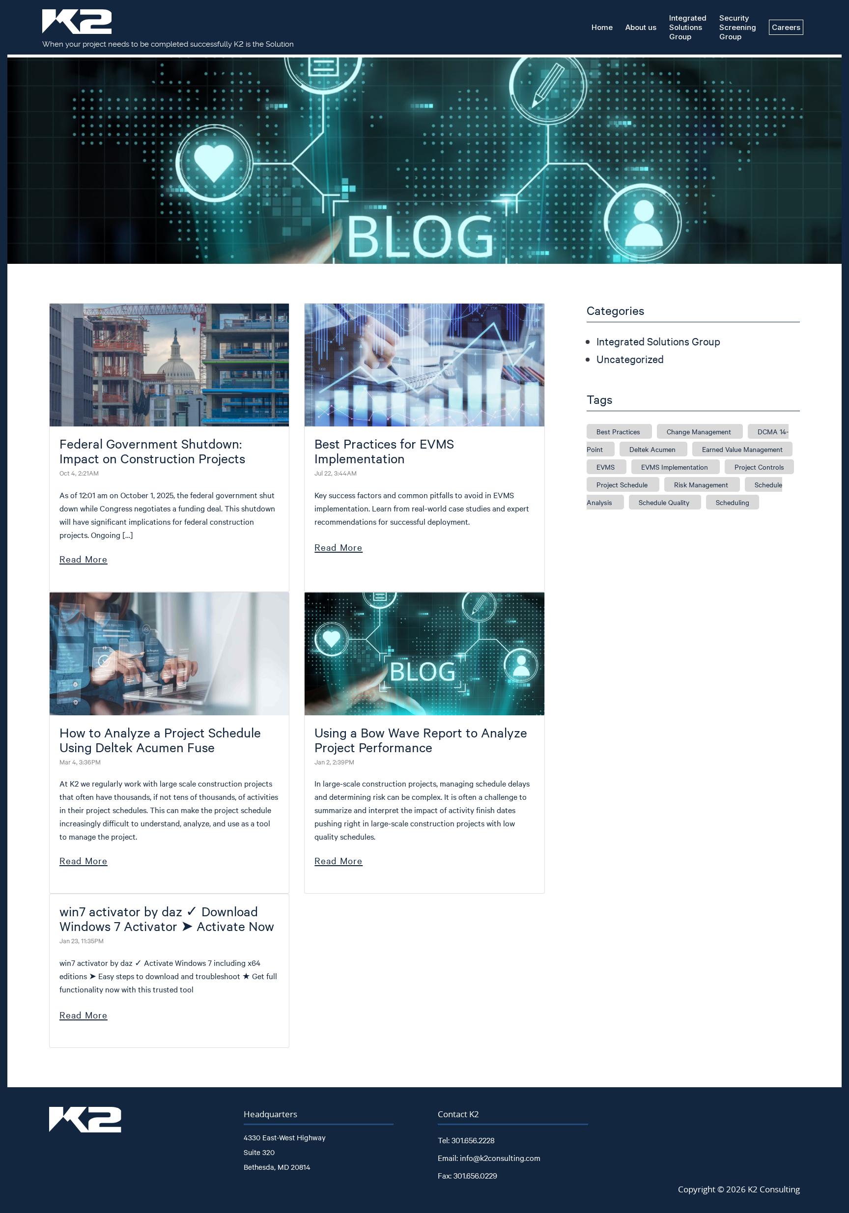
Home (602, 27)
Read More (83, 558)
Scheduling (732, 502)
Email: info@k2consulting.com (489, 1157)
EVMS (606, 467)
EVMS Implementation (675, 467)
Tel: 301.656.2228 (466, 1139)
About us (640, 27)
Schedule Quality (665, 502)
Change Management (700, 431)
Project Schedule (623, 484)
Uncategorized (630, 359)
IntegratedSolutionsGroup (688, 27)
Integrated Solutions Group (658, 341)
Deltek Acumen (653, 449)
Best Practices (619, 431)
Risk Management (702, 484)
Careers (786, 27)
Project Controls (759, 467)
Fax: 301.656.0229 (467, 1175)
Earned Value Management (742, 449)
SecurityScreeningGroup (737, 27)
